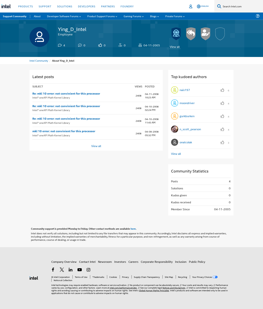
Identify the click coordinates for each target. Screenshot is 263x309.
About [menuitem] (37, 16)
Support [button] (45, 6)
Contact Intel (87, 262)
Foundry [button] (127, 6)
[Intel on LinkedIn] (71, 270)
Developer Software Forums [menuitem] (63, 16)
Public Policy (197, 262)
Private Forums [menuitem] (173, 16)
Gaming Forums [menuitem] (132, 16)
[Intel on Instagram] (88, 270)
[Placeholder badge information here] (220, 33)
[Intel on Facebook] (53, 270)
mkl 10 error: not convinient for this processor (63, 131)
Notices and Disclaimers (173, 287)
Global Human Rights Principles (154, 290)
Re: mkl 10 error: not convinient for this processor (66, 93)
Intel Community (39, 60)
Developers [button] (86, 6)
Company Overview (64, 262)
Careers (133, 262)
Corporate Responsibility (157, 262)
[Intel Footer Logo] (34, 278)
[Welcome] (176, 33)
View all (175, 47)
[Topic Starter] (205, 33)
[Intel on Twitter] (62, 270)
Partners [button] (108, 6)
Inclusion (180, 262)
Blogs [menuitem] (153, 16)
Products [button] (25, 6)
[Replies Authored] (190, 33)
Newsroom (105, 262)
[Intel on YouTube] (80, 270)
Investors (120, 262)
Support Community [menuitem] (14, 16)
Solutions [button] (64, 6)
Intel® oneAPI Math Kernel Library (51, 97)
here (133, 229)
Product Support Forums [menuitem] (101, 16)
